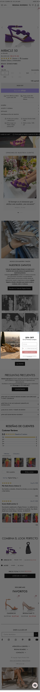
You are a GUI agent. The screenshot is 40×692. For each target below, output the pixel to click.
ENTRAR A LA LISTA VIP (30, 352)
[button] (35, 685)
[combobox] (24, 348)
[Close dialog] (38, 332)
